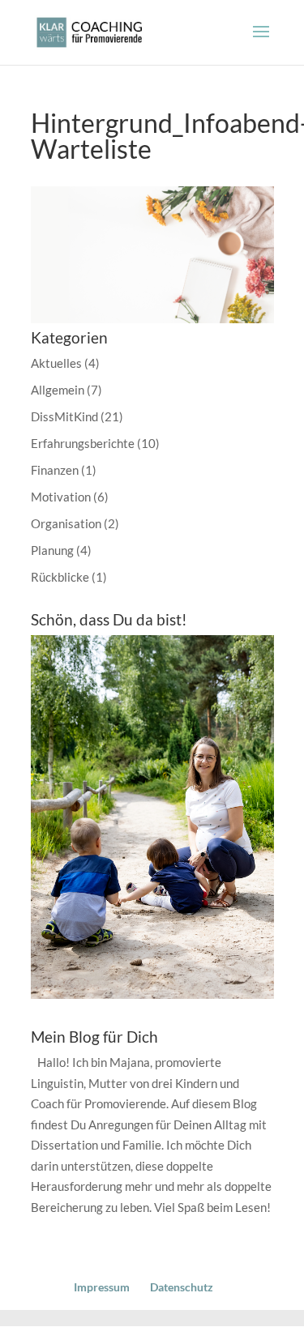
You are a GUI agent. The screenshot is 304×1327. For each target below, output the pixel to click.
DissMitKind (64, 416)
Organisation (66, 523)
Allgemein (57, 389)
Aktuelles (56, 363)
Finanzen (55, 470)
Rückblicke (60, 577)
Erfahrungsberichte (83, 443)
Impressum (102, 1287)
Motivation (61, 496)
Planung (52, 550)
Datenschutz (181, 1287)
